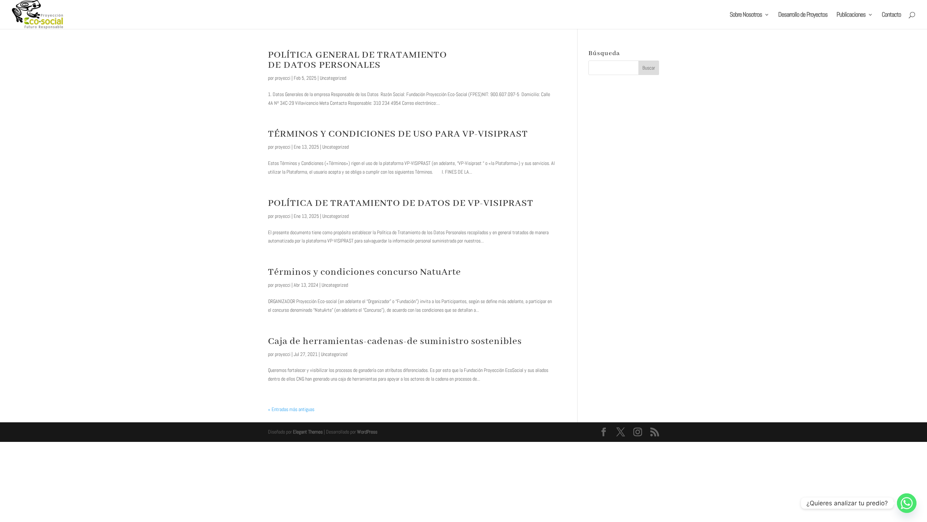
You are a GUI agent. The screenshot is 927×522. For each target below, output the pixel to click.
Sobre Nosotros (746, 15)
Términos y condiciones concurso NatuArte (364, 272)
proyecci (282, 78)
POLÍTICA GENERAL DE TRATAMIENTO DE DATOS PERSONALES (357, 60)
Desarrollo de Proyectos (802, 15)
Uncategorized (333, 78)
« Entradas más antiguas (291, 409)
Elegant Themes (308, 431)
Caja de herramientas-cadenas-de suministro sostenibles (395, 341)
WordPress (367, 431)
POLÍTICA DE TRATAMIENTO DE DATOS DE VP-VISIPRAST (400, 203)
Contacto (891, 15)
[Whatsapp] (906, 503)
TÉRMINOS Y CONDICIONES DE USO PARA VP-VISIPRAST (398, 134)
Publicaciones (850, 15)
